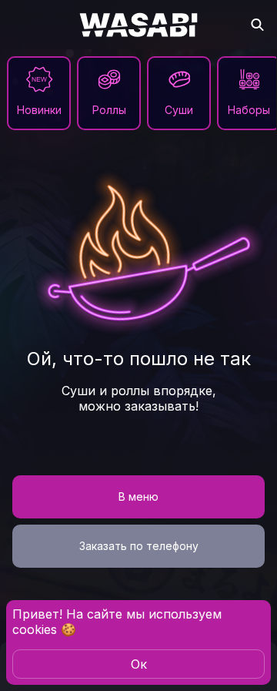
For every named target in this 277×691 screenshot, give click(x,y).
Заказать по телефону (139, 545)
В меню (138, 496)
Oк (139, 664)
